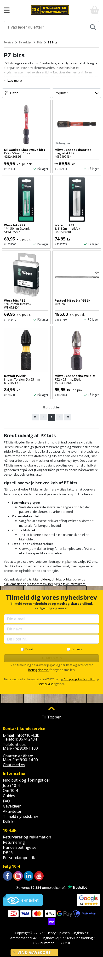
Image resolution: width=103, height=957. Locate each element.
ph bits (56, 579)
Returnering (14, 842)
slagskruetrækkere (72, 584)
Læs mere (14, 80)
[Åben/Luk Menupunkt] (7, 10)
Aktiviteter (12, 811)
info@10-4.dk (27, 735)
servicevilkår (46, 684)
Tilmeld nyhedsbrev (20, 816)
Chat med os (14, 764)
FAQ (6, 801)
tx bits (67, 579)
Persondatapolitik (19, 857)
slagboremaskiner (40, 584)
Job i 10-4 (11, 785)
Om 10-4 (10, 790)
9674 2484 (28, 739)
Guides (9, 795)
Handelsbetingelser (20, 847)
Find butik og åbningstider (26, 780)
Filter (14, 93)
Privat (29, 649)
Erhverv (77, 649)
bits (29, 579)
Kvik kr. (9, 821)
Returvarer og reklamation (27, 837)
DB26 (8, 852)
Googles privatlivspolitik (79, 679)
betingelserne (38, 670)
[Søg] (93, 27)
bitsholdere (41, 579)
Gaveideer (12, 806)
